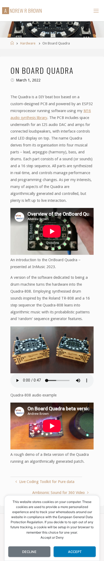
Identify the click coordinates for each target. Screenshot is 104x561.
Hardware (27, 43)
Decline (29, 552)
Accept (75, 552)
